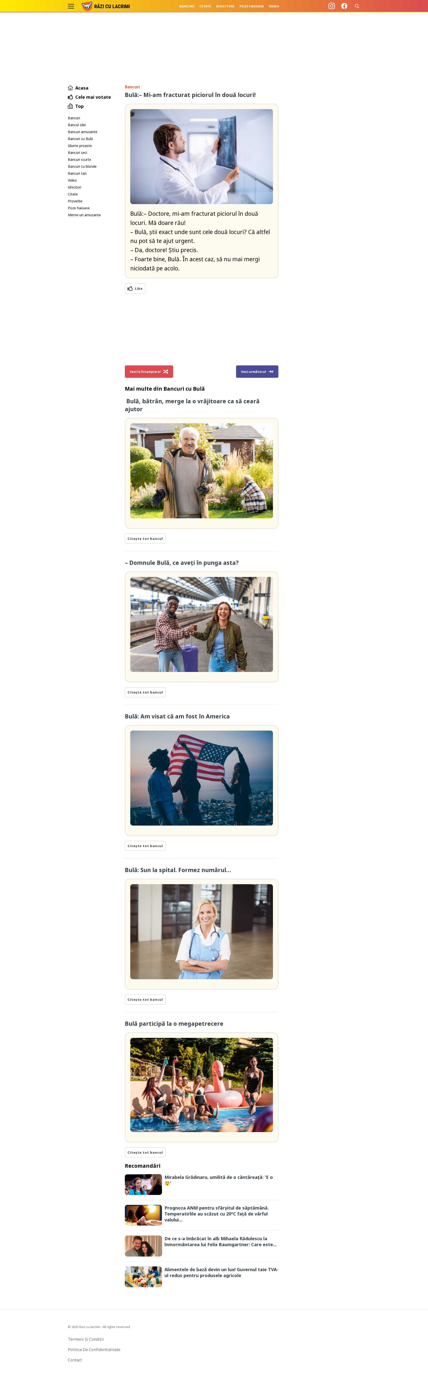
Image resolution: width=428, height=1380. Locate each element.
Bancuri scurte (79, 159)
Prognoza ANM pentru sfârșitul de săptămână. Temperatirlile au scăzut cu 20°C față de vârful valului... (216, 1214)
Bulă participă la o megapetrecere (174, 1023)
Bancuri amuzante (82, 131)
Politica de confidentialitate (94, 1349)
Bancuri (186, 6)
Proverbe (75, 201)
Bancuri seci (77, 152)
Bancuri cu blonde (82, 166)
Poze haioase (252, 6)
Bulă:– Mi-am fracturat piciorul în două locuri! (190, 95)
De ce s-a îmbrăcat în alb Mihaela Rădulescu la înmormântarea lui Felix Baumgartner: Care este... (220, 1241)
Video (274, 6)
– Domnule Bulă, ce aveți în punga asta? (182, 563)
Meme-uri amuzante (84, 215)
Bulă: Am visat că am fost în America (178, 716)
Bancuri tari (77, 173)
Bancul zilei (77, 124)
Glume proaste (80, 145)
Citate (205, 6)
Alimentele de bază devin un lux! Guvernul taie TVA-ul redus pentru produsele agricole (221, 1272)
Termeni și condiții (86, 1339)
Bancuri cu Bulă (80, 138)
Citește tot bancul (145, 538)
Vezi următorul (253, 371)
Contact (75, 1360)
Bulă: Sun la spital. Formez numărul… (178, 870)
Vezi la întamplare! (145, 371)
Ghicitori (225, 6)
